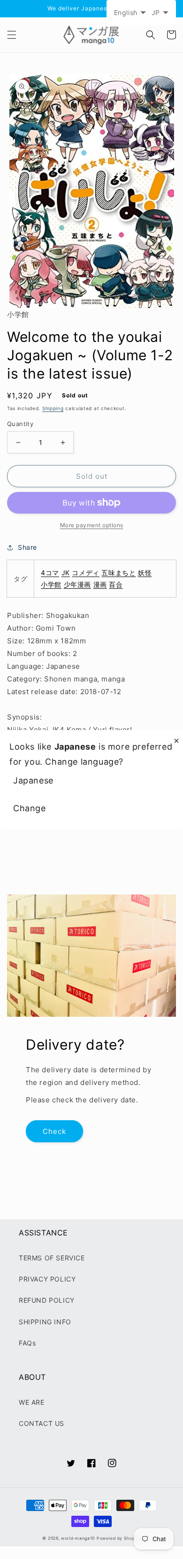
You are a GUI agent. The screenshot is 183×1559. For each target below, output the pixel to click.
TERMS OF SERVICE (52, 1258)
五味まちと (118, 573)
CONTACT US (41, 1423)
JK (65, 573)
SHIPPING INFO (45, 1322)
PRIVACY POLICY (47, 1279)
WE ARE (32, 1402)
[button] (11, 34)
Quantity (20, 423)
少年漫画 (77, 584)
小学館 (51, 584)
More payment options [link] (91, 525)
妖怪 (145, 573)
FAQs (27, 1343)
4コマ (50, 573)
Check (54, 1131)
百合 (115, 584)
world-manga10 (78, 1538)
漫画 (100, 584)
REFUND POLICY (47, 1300)
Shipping (53, 408)
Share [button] (27, 547)
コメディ (85, 573)
